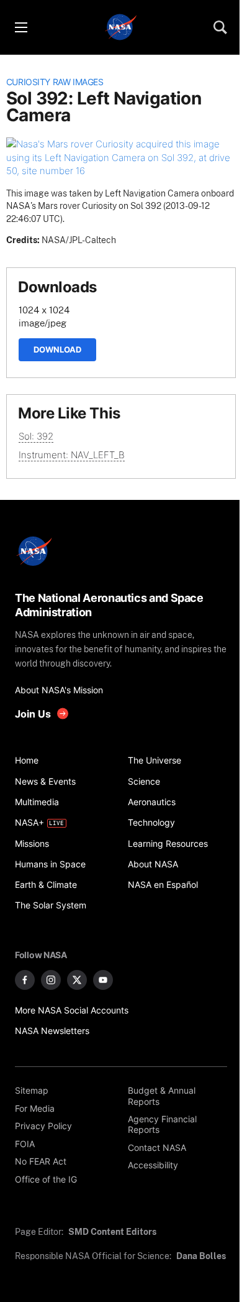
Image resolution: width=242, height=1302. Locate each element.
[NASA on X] (77, 980)
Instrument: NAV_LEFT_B (72, 455)
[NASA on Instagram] (51, 980)
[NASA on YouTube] (103, 980)
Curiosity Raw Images (55, 82)
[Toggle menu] (20, 27)
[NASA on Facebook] (25, 980)
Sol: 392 (36, 436)
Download (57, 349)
